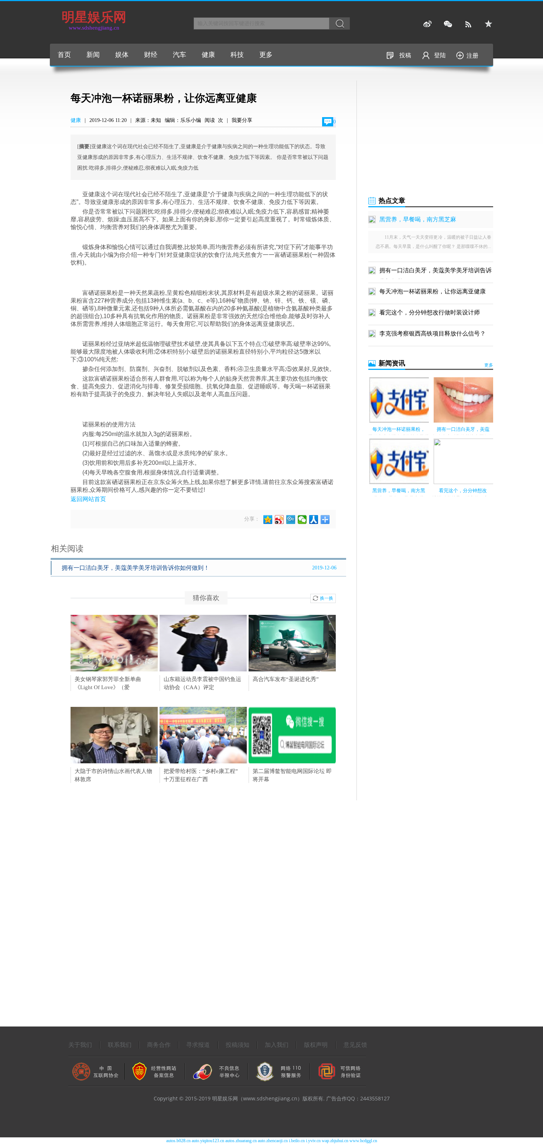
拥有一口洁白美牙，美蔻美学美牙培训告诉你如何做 (435, 271)
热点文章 (392, 200)
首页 (64, 54)
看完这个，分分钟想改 (463, 490)
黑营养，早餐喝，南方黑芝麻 (417, 219)
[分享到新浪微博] (279, 519)
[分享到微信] (302, 519)
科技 (237, 54)
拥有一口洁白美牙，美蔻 (463, 429)
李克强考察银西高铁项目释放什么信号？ (432, 333)
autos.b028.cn (178, 1140)
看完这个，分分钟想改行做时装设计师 (429, 312)
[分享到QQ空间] (268, 519)
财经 (150, 54)
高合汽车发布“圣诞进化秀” (286, 679)
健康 (208, 54)
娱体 (122, 54)
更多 (266, 54)
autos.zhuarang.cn (241, 1140)
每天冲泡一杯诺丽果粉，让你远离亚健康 (432, 291)
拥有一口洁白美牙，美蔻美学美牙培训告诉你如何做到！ (135, 568)
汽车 (179, 54)
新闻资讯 (392, 363)
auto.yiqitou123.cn (208, 1140)
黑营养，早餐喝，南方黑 (398, 490)
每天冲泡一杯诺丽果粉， (398, 429)
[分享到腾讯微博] (291, 519)
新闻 (93, 54)
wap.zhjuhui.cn (335, 1140)
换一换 (326, 598)
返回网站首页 (88, 499)
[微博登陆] (427, 24)
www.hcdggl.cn (363, 1140)
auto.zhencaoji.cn (273, 1140)
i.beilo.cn (297, 1140)
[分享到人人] (313, 519)
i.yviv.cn (313, 1140)
